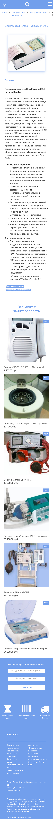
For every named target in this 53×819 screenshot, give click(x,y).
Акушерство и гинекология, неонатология (13, 748)
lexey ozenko (25, 817)
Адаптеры (33, 745)
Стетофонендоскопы (37, 759)
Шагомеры (33, 756)
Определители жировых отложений (35, 751)
